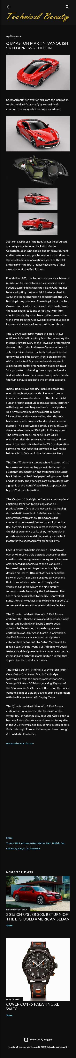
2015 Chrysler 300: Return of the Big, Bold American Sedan (38, 916)
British (55, 843)
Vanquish (35, 848)
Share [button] (9, 837)
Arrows (25, 843)
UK (27, 848)
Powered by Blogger (41, 1039)
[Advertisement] (38, 788)
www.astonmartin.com (20, 743)
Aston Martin (37, 843)
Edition (10, 848)
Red (20, 848)
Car (62, 843)
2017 (17, 843)
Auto (48, 843)
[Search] (67, 6)
